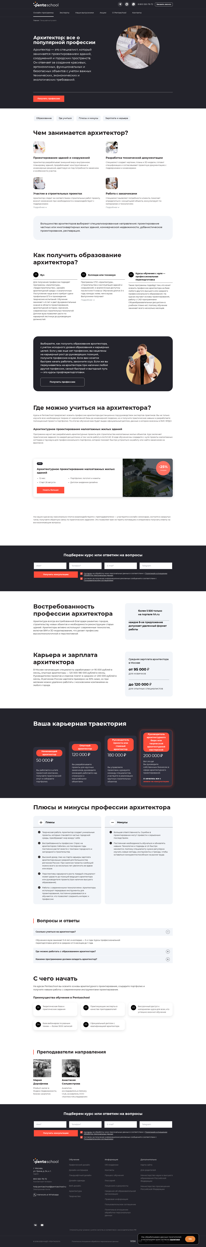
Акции (103, 13)
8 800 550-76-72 (145, 4)
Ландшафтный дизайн (80, 1175)
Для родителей (148, 1170)
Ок (190, 1239)
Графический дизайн (79, 1165)
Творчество (75, 1196)
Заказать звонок (164, 4)
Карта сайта (146, 1165)
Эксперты (64, 13)
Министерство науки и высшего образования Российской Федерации (157, 1178)
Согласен (88, 573)
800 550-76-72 (40, 1179)
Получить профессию (49, 99)
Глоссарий (110, 1181)
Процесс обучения (114, 1175)
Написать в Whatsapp (48, 1195)
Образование (44, 118)
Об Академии (111, 1165)
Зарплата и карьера (116, 118)
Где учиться (65, 118)
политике (175, 1240)
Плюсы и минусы (88, 118)
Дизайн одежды (77, 1181)
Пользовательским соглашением (98, 580)
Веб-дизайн (75, 1186)
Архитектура (75, 1191)
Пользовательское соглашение (120, 1204)
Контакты (137, 13)
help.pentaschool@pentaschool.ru (49, 1187)
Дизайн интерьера (78, 1170)
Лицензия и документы (116, 1186)
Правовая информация (116, 1199)
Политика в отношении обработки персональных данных (118, 1212)
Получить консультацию (56, 574)
